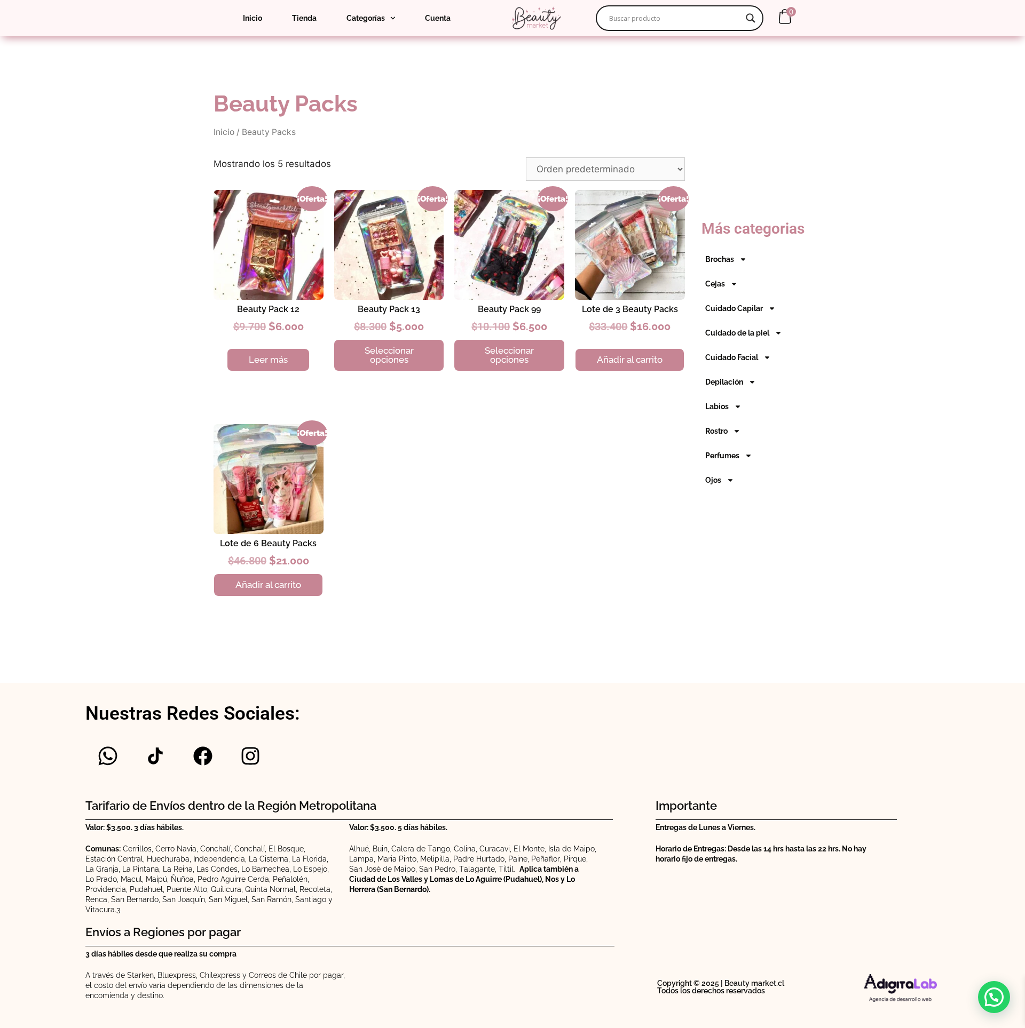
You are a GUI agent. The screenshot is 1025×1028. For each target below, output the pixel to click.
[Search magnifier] (750, 18)
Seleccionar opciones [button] (389, 355)
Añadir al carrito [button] (630, 359)
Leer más (268, 359)
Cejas (715, 284)
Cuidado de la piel (737, 333)
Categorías (365, 18)
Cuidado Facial (731, 357)
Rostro (716, 431)
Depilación (724, 382)
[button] (994, 997)
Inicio (252, 18)
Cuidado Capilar (734, 308)
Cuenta (438, 18)
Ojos (713, 480)
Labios (717, 406)
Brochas (719, 259)
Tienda (304, 18)
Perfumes (722, 455)
